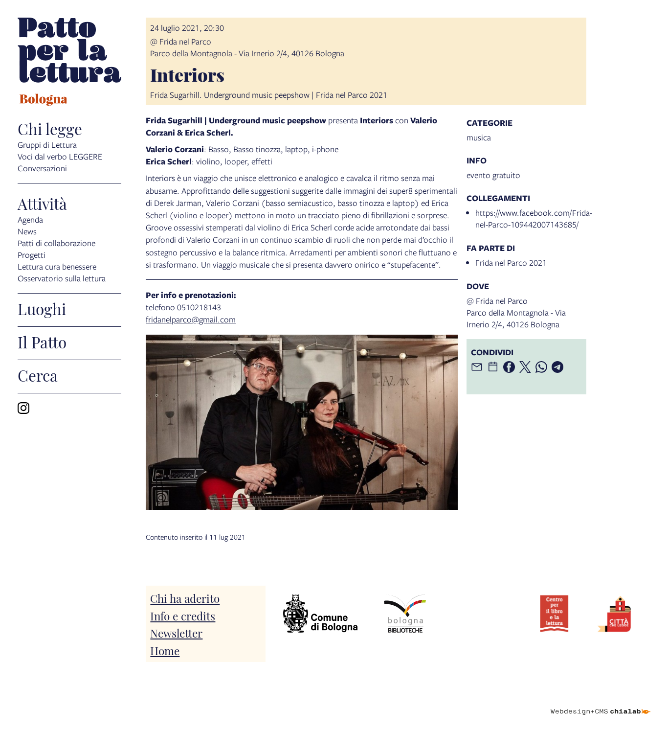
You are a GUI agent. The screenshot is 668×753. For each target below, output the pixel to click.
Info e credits (182, 615)
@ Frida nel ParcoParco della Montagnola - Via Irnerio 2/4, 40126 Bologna (247, 47)
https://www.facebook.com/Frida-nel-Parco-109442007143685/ (533, 218)
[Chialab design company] (600, 703)
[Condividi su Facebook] (509, 367)
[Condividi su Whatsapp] (541, 367)
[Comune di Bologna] (320, 613)
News (27, 231)
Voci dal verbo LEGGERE (60, 156)
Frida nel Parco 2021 (511, 262)
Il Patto (42, 341)
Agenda (30, 219)
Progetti (31, 254)
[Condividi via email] (477, 367)
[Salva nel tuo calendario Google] (493, 367)
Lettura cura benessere (57, 266)
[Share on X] (525, 367)
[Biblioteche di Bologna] (405, 613)
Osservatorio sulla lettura (62, 278)
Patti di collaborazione (56, 243)
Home (164, 650)
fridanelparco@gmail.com (191, 319)
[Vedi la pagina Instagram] (23, 408)
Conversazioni (42, 168)
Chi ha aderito (185, 597)
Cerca (38, 375)
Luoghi (42, 308)
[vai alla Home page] (69, 63)
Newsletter (176, 632)
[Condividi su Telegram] (557, 367)
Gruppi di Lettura (47, 144)
